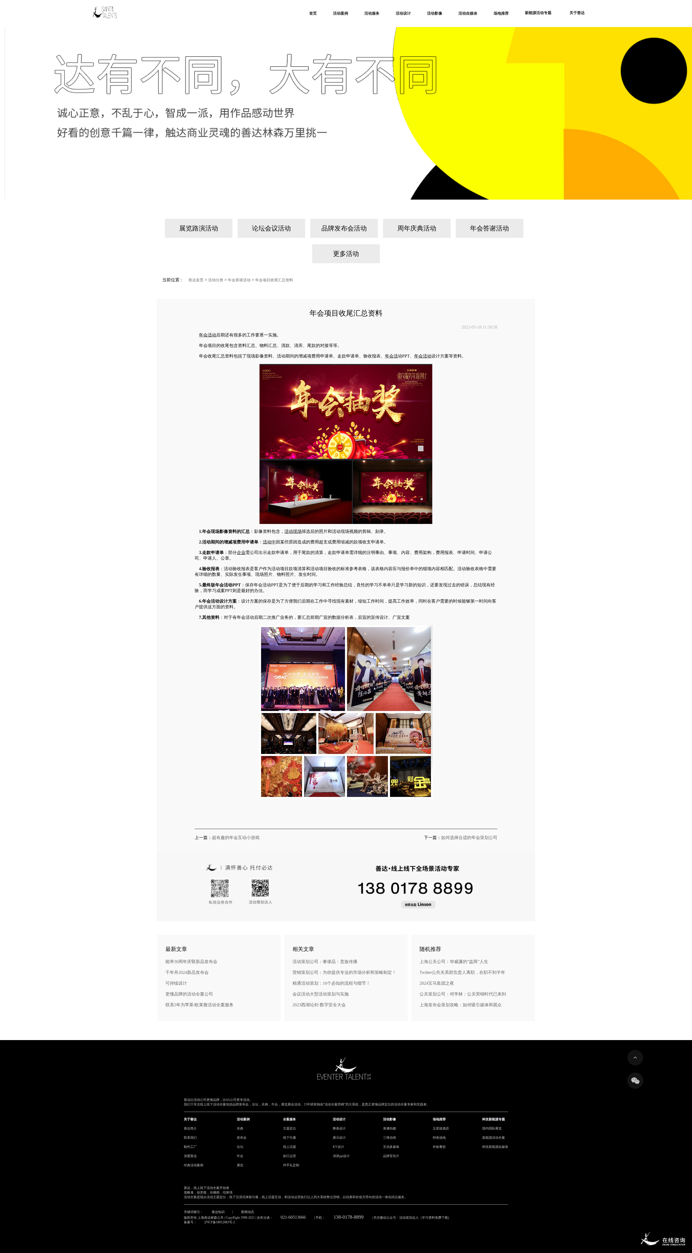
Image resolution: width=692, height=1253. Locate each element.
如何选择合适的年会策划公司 (469, 837)
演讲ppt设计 (341, 1156)
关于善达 (190, 1119)
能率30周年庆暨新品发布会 (191, 961)
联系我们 (190, 1138)
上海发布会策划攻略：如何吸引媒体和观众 (461, 1005)
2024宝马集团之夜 (437, 983)
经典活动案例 (193, 1165)
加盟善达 (190, 1156)
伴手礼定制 (291, 1165)
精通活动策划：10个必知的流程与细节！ (331, 983)
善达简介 (190, 1128)
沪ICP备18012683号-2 (219, 1222)
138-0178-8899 (349, 1217)
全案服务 (289, 1119)
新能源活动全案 (493, 1138)
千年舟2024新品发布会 (187, 972)
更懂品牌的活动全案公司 (189, 994)
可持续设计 (176, 983)
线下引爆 (289, 1138)
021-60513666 (293, 1217)
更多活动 (346, 253)
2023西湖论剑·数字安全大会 (319, 1005)
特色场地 (439, 1138)
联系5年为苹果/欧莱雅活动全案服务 (199, 1005)
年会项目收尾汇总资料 (274, 280)
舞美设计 (339, 1128)
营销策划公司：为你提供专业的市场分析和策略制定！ (344, 972)
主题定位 (289, 1128)
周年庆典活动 (416, 228)
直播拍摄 (389, 1128)
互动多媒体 (391, 1147)
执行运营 (289, 1156)
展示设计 (339, 1138)
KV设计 (338, 1147)
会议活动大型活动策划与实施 (320, 994)
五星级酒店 (441, 1128)
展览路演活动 (198, 228)
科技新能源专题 (493, 1119)
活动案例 (243, 1119)
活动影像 (389, 1119)
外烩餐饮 (439, 1147)
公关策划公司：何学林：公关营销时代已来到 (463, 994)
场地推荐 (439, 1119)
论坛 (240, 1147)
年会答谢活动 (489, 228)
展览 (240, 1165)
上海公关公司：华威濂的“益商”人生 (454, 961)
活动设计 (339, 1119)
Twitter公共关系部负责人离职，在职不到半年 (462, 972)
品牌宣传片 (391, 1156)
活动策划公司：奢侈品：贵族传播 (324, 961)
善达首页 (196, 280)
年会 (240, 1156)
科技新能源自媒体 (495, 1147)
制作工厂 (190, 1147)
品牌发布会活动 (344, 228)
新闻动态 (247, 1212)
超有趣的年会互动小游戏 (236, 837)
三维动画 (389, 1138)
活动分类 (215, 280)
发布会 (242, 1138)
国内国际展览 (492, 1128)
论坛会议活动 (271, 228)
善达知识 (218, 1212)
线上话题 (289, 1147)
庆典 (240, 1128)
